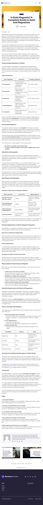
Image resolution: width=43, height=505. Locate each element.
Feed (26, 463)
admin (25, 26)
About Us (19, 463)
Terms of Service (38, 498)
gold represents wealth (14, 365)
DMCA (23, 463)
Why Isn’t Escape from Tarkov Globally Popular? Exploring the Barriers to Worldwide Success (7, 453)
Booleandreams (23, 467)
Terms (3, 490)
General (21, 14)
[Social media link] (12, 441)
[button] (36, 3)
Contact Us (30, 463)
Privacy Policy (13, 463)
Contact (3, 487)
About (3, 485)
